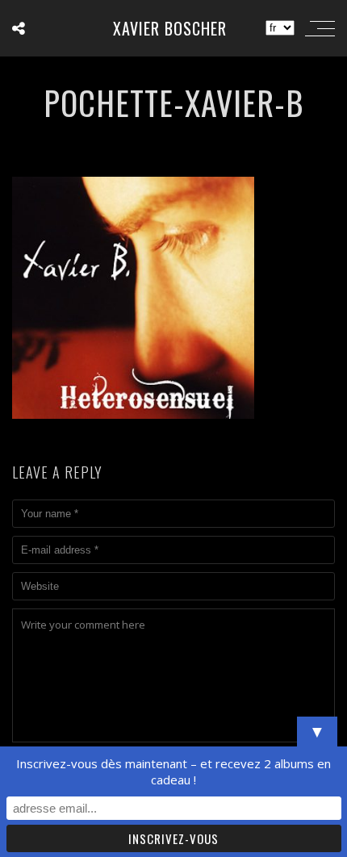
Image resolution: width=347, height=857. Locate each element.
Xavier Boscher (170, 28)
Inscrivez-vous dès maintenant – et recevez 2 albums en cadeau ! (173, 771)
